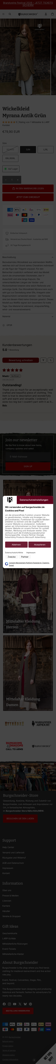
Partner (24, 556)
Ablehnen (16, 545)
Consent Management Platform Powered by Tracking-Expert (29, 564)
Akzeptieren (39, 545)
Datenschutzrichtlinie (14, 553)
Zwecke (12, 556)
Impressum (30, 553)
